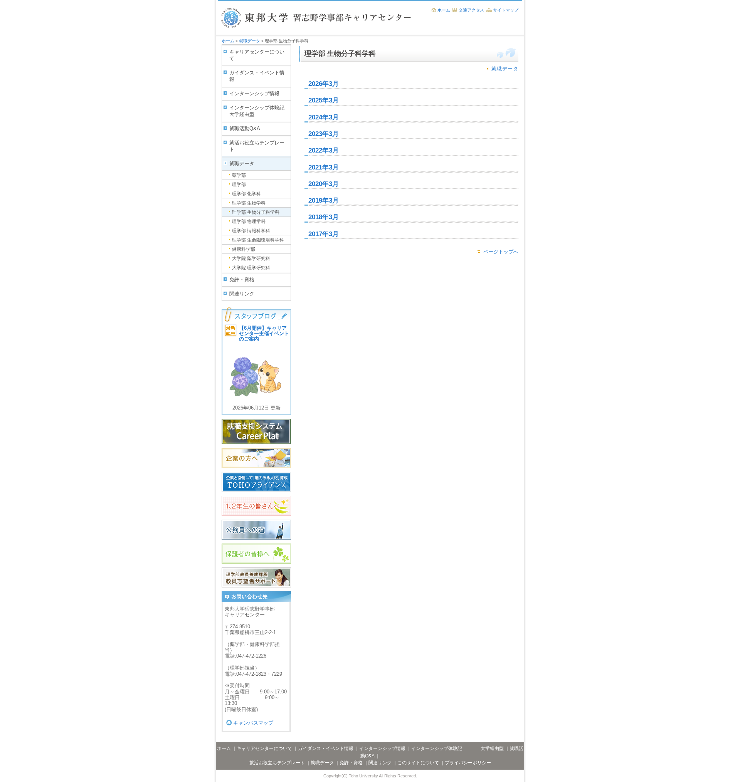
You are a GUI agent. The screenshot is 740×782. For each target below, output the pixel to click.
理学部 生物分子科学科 (255, 212)
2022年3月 (323, 150)
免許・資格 (241, 279)
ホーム (443, 10)
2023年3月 (323, 134)
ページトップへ (500, 252)
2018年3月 (323, 217)
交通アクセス (471, 10)
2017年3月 (323, 234)
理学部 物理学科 (249, 221)
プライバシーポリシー (468, 762)
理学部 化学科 (246, 193)
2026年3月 (323, 83)
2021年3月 (323, 167)
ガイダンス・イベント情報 (256, 76)
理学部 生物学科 (249, 203)
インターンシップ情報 (254, 93)
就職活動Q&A (244, 128)
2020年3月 (323, 184)
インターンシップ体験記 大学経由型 (260, 111)
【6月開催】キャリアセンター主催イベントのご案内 (264, 333)
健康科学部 (243, 249)
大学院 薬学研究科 (251, 258)
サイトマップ (505, 10)
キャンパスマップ (253, 723)
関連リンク (241, 294)
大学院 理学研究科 (251, 267)
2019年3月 (323, 200)
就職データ (249, 41)
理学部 (239, 184)
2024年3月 (323, 117)
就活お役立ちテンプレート (256, 146)
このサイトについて (418, 762)
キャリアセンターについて (256, 55)
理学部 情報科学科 (251, 230)
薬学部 (239, 175)
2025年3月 (323, 100)
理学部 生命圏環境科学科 (258, 240)
